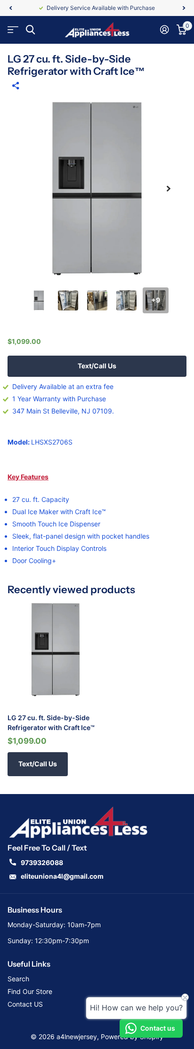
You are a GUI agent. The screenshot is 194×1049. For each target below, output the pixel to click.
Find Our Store (30, 991)
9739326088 (42, 862)
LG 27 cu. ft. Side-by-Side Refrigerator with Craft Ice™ (51, 722)
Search (18, 979)
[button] (10, 8)
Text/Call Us (97, 366)
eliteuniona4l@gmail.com (62, 876)
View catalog (13, 29)
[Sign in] (164, 29)
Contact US (25, 1004)
